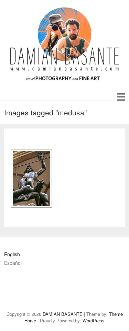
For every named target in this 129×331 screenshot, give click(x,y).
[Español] (26, 288)
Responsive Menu (121, 97)
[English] (14, 288)
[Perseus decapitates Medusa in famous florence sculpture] (31, 178)
